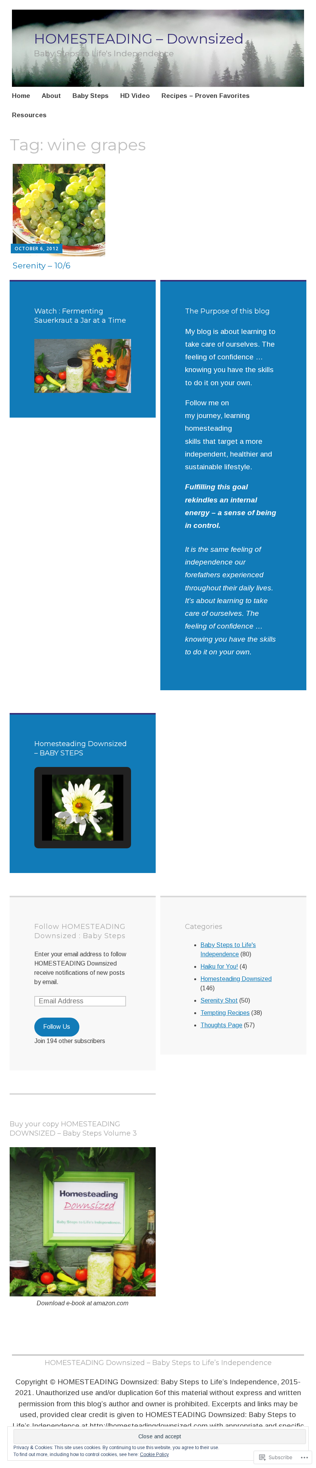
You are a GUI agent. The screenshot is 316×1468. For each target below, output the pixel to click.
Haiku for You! (219, 966)
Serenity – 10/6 (42, 265)
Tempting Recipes (225, 1013)
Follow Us (56, 1026)
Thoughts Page (221, 1025)
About (51, 95)
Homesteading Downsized (236, 979)
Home (21, 95)
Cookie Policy (154, 1454)
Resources (29, 115)
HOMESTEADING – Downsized (139, 38)
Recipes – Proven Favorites (205, 95)
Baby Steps (90, 95)
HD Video (135, 95)
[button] (65, 818)
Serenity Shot (219, 1000)
